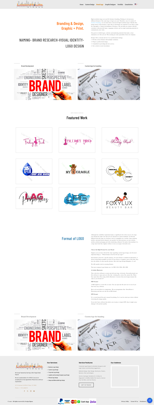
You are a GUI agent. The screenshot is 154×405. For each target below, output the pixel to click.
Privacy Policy (125, 401)
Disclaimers (143, 401)
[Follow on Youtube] (34, 391)
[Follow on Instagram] (31, 391)
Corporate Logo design (53, 372)
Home (81, 5)
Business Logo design (53, 367)
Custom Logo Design (53, 369)
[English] (136, 6)
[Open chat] (149, 400)
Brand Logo (99, 5)
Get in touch (86, 385)
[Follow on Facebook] (24, 391)
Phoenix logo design (53, 377)
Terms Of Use (134, 401)
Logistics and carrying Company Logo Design (58, 375)
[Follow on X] (27, 391)
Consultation (129, 5)
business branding (96, 22)
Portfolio (120, 5)
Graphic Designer (110, 5)
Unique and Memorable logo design (56, 380)
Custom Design (89, 5)
